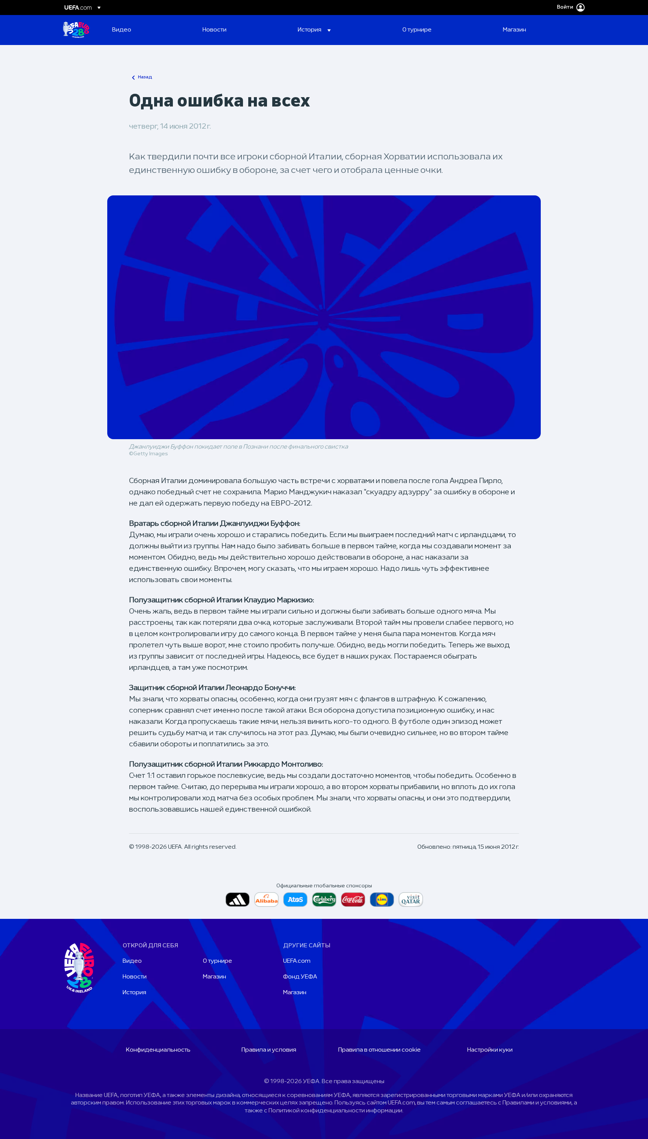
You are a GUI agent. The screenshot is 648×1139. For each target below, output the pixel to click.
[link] (121, 30)
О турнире (217, 961)
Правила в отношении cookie (379, 1050)
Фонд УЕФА (300, 977)
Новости (135, 977)
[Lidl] (382, 899)
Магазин (214, 977)
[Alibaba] (266, 899)
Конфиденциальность (158, 1050)
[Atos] (295, 899)
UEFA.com (296, 961)
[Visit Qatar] (411, 899)
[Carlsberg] (324, 899)
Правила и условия (269, 1050)
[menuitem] (148, 30)
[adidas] (237, 899)
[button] (314, 30)
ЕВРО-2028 (76, 30)
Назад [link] (145, 77)
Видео (132, 961)
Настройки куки (490, 1050)
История (134, 992)
